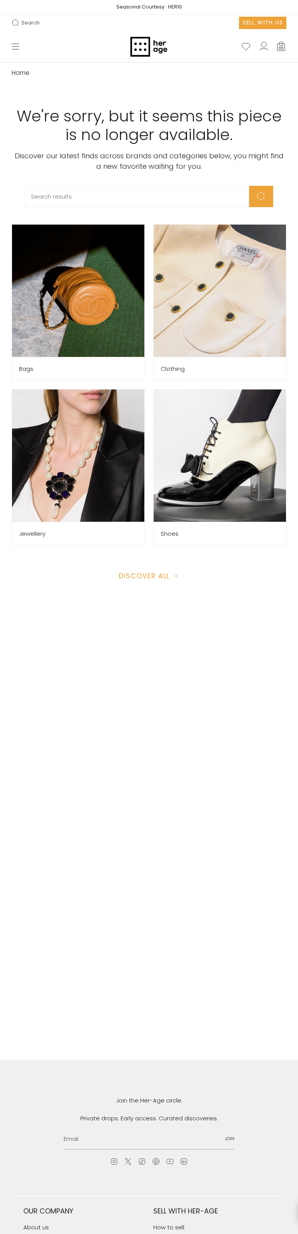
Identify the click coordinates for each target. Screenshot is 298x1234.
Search (26, 23)
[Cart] (282, 47)
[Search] (261, 196)
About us (36, 1227)
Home (20, 72)
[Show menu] (15, 47)
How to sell (168, 1227)
